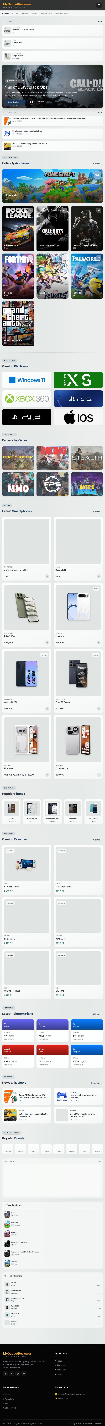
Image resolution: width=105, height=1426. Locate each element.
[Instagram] (17, 1373)
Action (7, 1394)
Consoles (25, 13)
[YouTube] (24, 1373)
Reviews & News (61, 13)
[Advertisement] (52, 1180)
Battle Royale (10, 1408)
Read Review (13, 102)
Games (34, 13)
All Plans (96, 1014)
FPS (6, 1403)
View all (99, 21)
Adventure (9, 1399)
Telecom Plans (46, 13)
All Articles (95, 1083)
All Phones (61, 1370)
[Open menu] (99, 5)
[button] (5, 105)
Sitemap (98, 1423)
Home (6, 13)
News (59, 1374)
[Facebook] (5, 1373)
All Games (61, 1365)
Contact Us (88, 1423)
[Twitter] (11, 1373)
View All (96, 164)
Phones (15, 13)
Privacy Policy (75, 1423)
